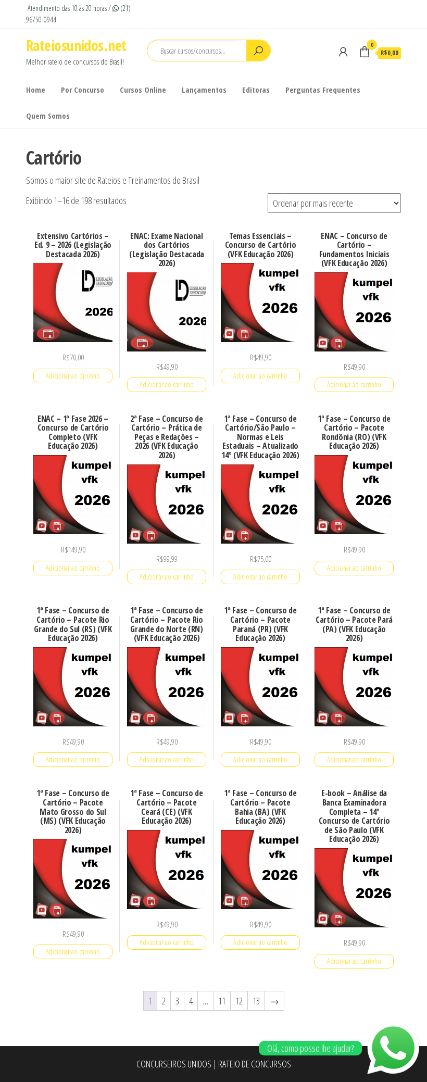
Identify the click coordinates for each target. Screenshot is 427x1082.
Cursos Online (143, 89)
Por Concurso (82, 89)
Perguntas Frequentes (322, 89)
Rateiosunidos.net (76, 45)
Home (35, 89)
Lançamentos (204, 89)
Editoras (256, 89)
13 (256, 1001)
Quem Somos (48, 115)
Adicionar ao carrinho (73, 376)
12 (239, 1001)
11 (221, 1001)
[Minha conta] (343, 51)
